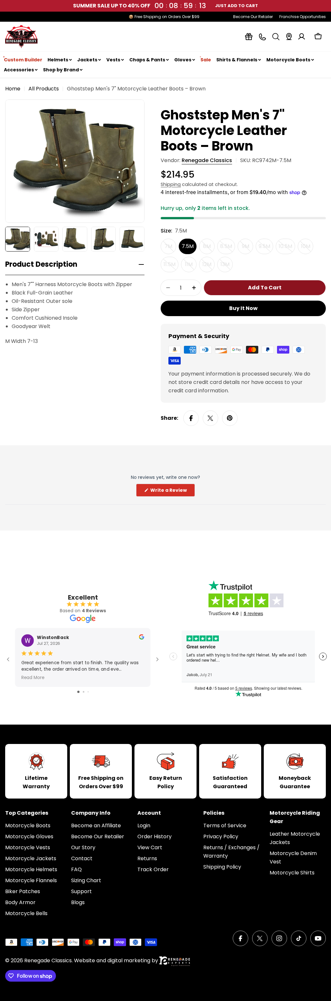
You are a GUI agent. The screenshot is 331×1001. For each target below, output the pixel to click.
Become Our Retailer (253, 16)
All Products (43, 88)
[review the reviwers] (141, 638)
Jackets (87, 60)
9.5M (266, 248)
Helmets (58, 60)
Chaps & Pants (147, 60)
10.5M (287, 248)
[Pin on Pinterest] (230, 418)
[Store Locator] (289, 36)
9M (247, 248)
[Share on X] (210, 418)
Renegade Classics (207, 160)
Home (12, 88)
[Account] (301, 36)
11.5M (171, 266)
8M (209, 248)
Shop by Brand (61, 70)
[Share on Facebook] (191, 418)
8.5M (227, 248)
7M (170, 248)
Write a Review (172, 492)
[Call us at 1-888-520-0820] (262, 36)
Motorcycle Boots (288, 60)
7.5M (188, 246)
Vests (113, 60)
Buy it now (243, 308)
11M (191, 266)
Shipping (171, 184)
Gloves (182, 60)
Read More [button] (33, 677)
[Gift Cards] (248, 36)
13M (226, 266)
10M (307, 248)
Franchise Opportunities (302, 16)
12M (208, 266)
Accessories (19, 70)
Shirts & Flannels (236, 60)
